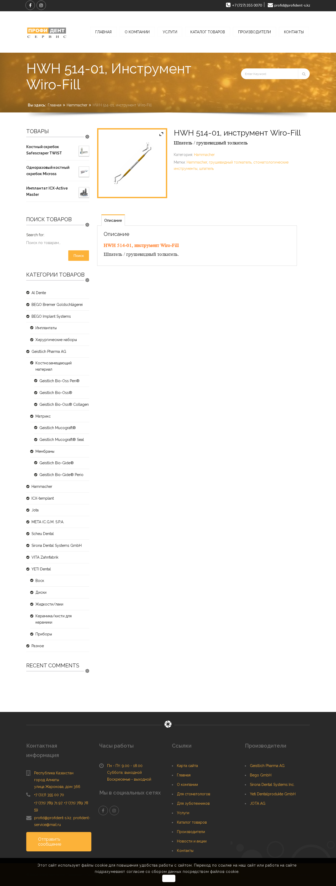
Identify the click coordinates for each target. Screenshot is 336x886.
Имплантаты (46, 328)
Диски (40, 592)
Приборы (43, 634)
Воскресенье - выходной (129, 779)
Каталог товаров (192, 822)
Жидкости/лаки (49, 604)
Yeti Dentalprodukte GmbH (273, 794)
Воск (39, 581)
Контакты (185, 851)
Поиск (79, 255)
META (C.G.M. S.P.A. (48, 522)
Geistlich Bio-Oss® (55, 393)
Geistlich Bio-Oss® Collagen (64, 404)
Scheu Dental (43, 534)
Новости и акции (192, 841)
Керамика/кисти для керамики (53, 619)
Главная (54, 105)
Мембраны (44, 451)
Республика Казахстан (54, 773)
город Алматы (46, 780)
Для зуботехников (193, 803)
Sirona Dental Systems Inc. (272, 784)
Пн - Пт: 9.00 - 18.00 (125, 766)
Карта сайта (187, 766)
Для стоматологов (193, 794)
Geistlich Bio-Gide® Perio (61, 475)
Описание (113, 220)
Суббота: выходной (124, 772)
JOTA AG (257, 803)
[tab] (113, 220)
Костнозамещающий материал (53, 366)
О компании (187, 784)
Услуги (183, 813)
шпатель (206, 168)
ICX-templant (43, 498)
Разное (38, 646)
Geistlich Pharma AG (49, 351)
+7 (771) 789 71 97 (48, 803)
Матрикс (43, 416)
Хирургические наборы (56, 340)
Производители (191, 832)
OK (168, 878)
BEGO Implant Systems (51, 316)
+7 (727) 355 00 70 (49, 795)
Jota (35, 510)
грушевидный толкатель (230, 162)
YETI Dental (41, 569)
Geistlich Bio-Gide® (56, 463)
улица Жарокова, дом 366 (57, 787)
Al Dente (39, 293)
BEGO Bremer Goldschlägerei (57, 304)
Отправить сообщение (49, 842)
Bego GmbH (260, 775)
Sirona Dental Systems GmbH (57, 545)
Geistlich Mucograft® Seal (61, 439)
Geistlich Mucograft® (57, 428)
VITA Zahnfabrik (45, 557)
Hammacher (77, 105)
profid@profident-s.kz (52, 818)
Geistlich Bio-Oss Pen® (59, 381)
